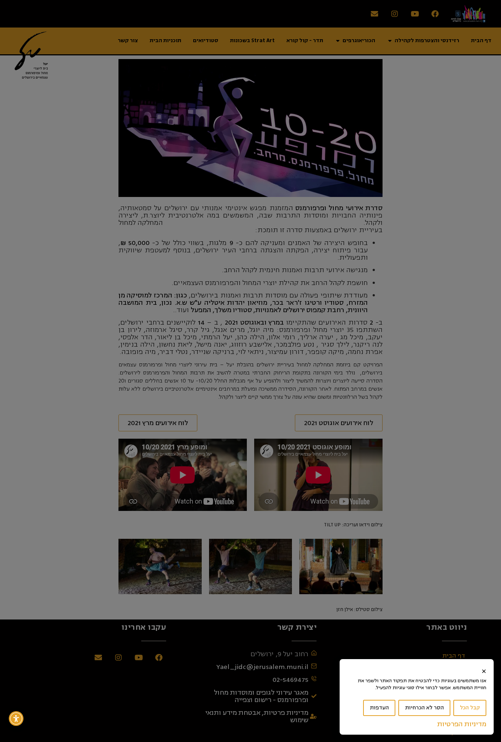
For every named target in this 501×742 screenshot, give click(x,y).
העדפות (379, 708)
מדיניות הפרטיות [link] (461, 724)
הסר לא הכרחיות (424, 708)
